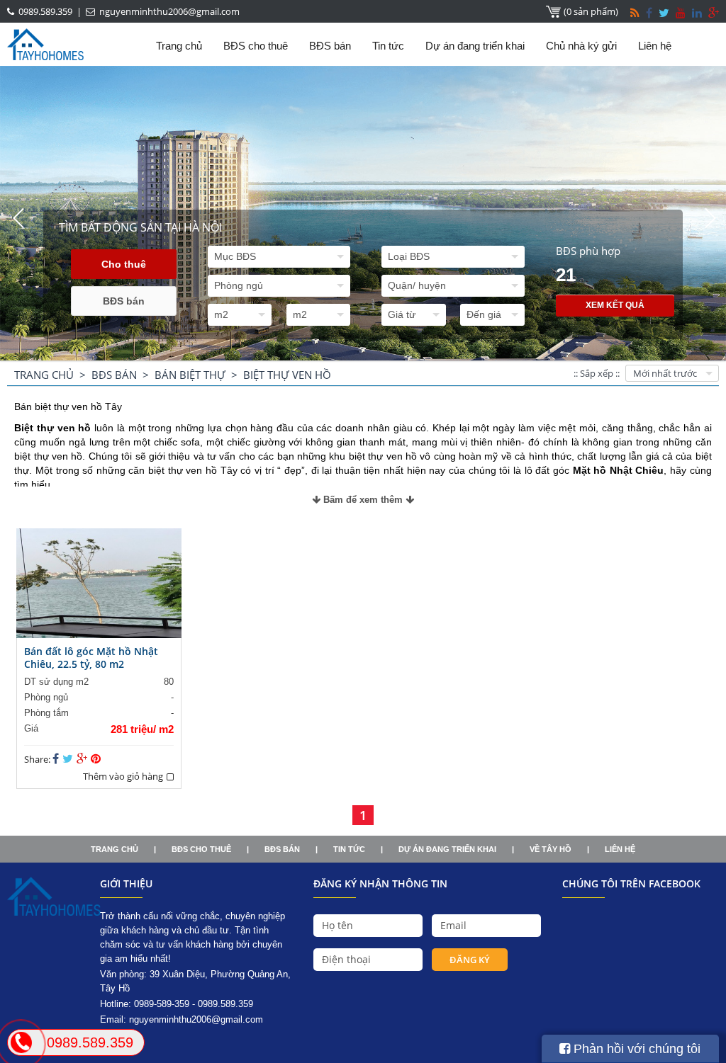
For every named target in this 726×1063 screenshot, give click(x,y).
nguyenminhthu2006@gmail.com (196, 1019)
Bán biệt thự (190, 375)
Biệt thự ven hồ (287, 375)
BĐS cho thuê (255, 46)
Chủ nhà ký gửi (581, 46)
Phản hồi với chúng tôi (635, 1049)
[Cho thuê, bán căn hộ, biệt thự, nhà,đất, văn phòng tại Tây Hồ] (54, 912)
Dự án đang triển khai (475, 46)
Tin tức (388, 46)
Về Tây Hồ (550, 849)
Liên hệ (654, 46)
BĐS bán (330, 46)
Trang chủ (179, 46)
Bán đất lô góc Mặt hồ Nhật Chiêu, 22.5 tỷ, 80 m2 (91, 657)
